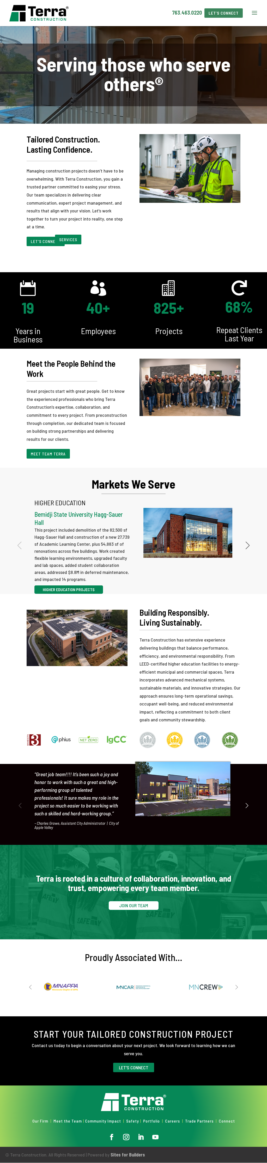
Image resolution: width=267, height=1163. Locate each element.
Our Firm (40, 1120)
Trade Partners (200, 1120)
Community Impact (103, 1120)
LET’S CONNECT (224, 12)
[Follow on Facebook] (111, 1137)
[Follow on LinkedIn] (141, 1137)
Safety (132, 1120)
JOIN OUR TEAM (133, 905)
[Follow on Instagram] (126, 1137)
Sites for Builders (128, 1155)
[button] (247, 545)
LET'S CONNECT (45, 241)
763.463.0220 (187, 12)
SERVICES (68, 239)
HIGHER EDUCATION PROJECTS (69, 589)
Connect (227, 1120)
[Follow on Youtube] (155, 1137)
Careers (172, 1120)
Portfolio (151, 1120)
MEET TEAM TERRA (48, 453)
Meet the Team (67, 1120)
